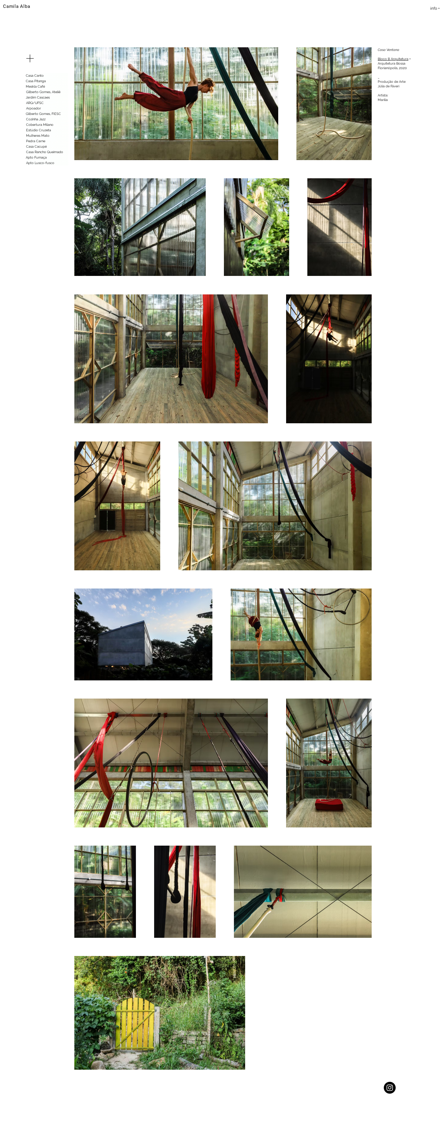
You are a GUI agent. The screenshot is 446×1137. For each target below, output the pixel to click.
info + (435, 8)
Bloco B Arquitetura (393, 59)
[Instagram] (390, 1088)
